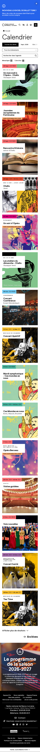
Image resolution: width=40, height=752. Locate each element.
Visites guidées (11, 486)
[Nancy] (26, 731)
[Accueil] (9, 25)
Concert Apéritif (11, 336)
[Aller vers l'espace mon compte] (27, 25)
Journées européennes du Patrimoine (11, 112)
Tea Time (8, 599)
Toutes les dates (10, 44)
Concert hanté (10, 564)
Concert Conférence (9, 299)
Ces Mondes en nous (13, 411)
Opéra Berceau (10, 450)
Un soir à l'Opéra (11, 223)
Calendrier (17, 60)
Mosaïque (6, 60)
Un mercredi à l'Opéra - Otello (11, 74)
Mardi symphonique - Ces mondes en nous (13, 376)
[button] (23, 25)
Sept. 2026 (24, 44)
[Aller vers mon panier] (31, 25)
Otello (6, 186)
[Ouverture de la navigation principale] (35, 25)
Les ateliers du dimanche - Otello (12, 262)
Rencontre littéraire (13, 148)
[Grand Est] (13, 731)
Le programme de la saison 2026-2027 (20, 664)
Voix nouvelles (10, 524)
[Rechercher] (19, 25)
